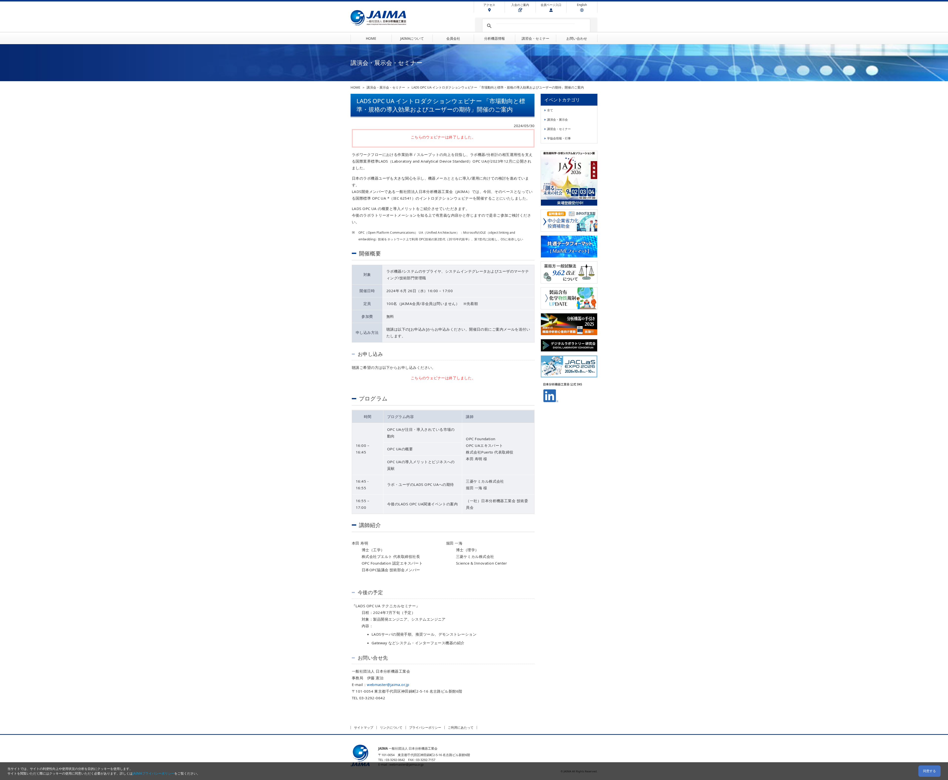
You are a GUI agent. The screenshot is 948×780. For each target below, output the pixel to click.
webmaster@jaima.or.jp (388, 684)
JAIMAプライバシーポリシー (153, 773)
